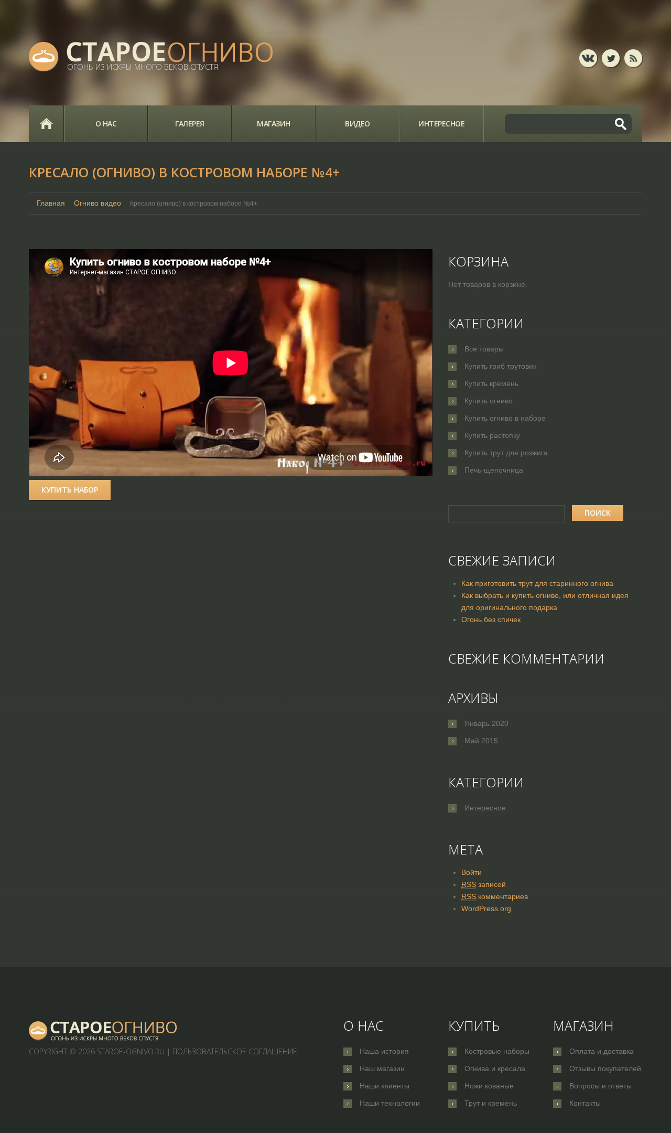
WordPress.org (486, 908)
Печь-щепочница (493, 470)
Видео (357, 124)
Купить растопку (492, 435)
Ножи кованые (489, 1086)
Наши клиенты (384, 1086)
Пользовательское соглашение (234, 1051)
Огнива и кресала (494, 1068)
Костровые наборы (496, 1051)
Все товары (484, 349)
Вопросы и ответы (600, 1086)
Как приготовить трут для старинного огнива (537, 583)
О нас (106, 124)
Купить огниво (488, 401)
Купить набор (69, 490)
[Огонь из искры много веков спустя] (103, 1030)
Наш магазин (382, 1068)
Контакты (585, 1103)
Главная (46, 123)
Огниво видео (97, 203)
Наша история (384, 1051)
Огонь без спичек (491, 619)
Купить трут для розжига (506, 452)
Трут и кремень (490, 1103)
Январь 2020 (486, 723)
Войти (471, 872)
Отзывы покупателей (605, 1068)
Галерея (189, 124)
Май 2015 (481, 740)
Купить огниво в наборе (505, 418)
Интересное (441, 124)
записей (483, 884)
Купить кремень (491, 383)
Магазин (273, 124)
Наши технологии (390, 1103)
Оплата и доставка (601, 1051)
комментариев (494, 896)
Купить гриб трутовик (500, 366)
